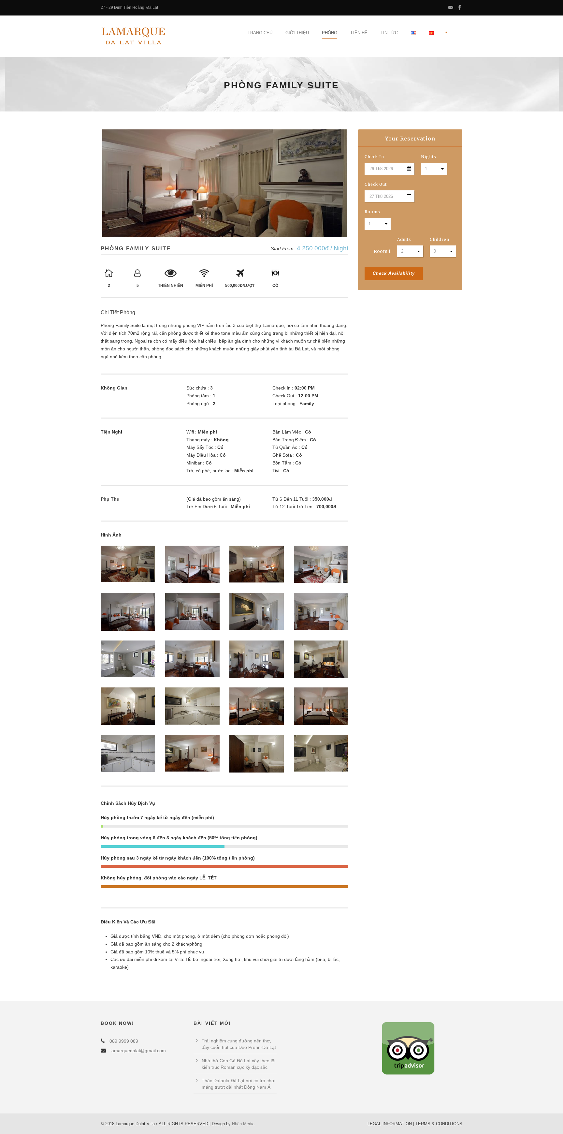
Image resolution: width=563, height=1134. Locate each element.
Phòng (329, 32)
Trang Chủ (260, 32)
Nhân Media (243, 1123)
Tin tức (389, 32)
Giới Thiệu (297, 32)
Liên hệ (359, 32)
